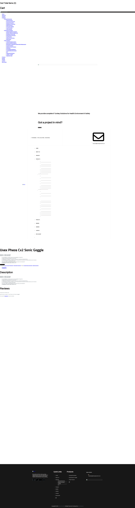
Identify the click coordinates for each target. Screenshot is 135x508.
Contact (3, 60)
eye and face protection (27, 265)
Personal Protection (8, 19)
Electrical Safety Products (11, 43)
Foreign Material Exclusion (11, 50)
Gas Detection (9, 36)
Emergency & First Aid (10, 34)
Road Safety (8, 39)
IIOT (7, 52)
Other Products (7, 40)
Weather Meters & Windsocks (12, 33)
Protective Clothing (10, 26)
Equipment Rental (61, 482)
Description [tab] (4, 267)
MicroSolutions (80, 506)
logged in (6, 296)
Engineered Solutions (10, 53)
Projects (3, 57)
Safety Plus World (61, 506)
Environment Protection (11, 35)
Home (3, 14)
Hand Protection (9, 25)
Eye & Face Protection (10, 21)
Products (4, 17)
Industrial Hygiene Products (11, 31)
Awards (3, 59)
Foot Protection (9, 28)
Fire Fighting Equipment (11, 49)
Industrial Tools (9, 55)
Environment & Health (8, 30)
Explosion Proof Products (11, 47)
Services (3, 16)
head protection (35, 265)
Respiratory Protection (10, 24)
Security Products (9, 45)
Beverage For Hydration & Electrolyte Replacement (16, 44)
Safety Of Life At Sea (10, 38)
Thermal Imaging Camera (11, 41)
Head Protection (9, 20)
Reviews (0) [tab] (4, 268)
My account (4, 62)
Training (59, 483)
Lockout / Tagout (9, 54)
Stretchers (8, 48)
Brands (3, 58)
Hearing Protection (10, 22)
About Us (4, 15)
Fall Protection (9, 29)
